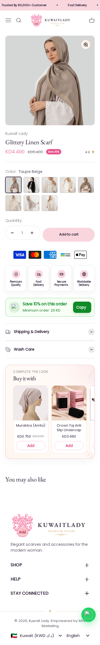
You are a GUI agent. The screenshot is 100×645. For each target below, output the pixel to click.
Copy (81, 307)
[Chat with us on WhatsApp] (88, 615)
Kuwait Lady (16, 133)
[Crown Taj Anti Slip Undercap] (69, 403)
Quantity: (13, 220)
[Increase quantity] (32, 233)
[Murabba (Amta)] (30, 403)
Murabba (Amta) (30, 425)
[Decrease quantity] (12, 233)
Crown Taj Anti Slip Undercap (69, 427)
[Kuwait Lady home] (48, 525)
